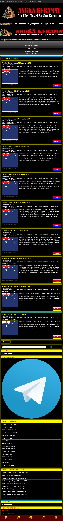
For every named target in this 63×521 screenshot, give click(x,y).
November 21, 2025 (8, 288)
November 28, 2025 (8, 93)
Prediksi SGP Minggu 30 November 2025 (13, 483)
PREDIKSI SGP (6, 440)
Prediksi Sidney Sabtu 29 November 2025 (16, 91)
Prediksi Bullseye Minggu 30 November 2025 (14, 494)
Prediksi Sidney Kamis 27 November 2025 (16, 147)
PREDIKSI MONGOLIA (8, 465)
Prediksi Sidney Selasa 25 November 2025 (16, 203)
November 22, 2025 (8, 260)
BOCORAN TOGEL (31, 48)
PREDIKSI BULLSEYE (8, 451)
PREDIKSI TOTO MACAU (9, 446)
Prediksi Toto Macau (8, 513)
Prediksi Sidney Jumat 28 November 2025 (16, 119)
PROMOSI (43, 520)
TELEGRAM (56, 520)
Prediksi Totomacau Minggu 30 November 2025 (15, 472)
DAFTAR (31, 520)
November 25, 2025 (8, 176)
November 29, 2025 (8, 65)
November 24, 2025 (8, 204)
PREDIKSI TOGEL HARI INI (31, 45)
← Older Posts (6, 341)
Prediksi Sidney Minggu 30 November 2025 (16, 63)
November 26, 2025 (8, 148)
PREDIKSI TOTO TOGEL (31, 54)
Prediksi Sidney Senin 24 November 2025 (15, 231)
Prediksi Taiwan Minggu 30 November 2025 (14, 478)
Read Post (57, 85)
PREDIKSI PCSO (7, 462)
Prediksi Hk (5, 510)
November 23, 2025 (8, 232)
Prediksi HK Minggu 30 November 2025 (13, 475)
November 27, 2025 (8, 120)
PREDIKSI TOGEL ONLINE (31, 51)
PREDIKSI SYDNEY (20, 66)
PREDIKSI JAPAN (7, 457)
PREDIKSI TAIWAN (7, 459)
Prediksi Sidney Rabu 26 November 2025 (15, 175)
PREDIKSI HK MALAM (8, 435)
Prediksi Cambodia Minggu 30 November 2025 (15, 497)
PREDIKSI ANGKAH (6, 1)
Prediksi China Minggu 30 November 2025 (13, 489)
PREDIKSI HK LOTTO (8, 438)
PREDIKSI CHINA (7, 454)
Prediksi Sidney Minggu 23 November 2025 (16, 258)
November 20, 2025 (8, 316)
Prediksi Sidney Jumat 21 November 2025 (16, 314)
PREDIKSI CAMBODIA (8, 449)
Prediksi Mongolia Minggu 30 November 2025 (14, 481)
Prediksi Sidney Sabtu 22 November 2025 (16, 286)
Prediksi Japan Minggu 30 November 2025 (13, 486)
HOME (6, 520)
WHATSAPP (18, 520)
